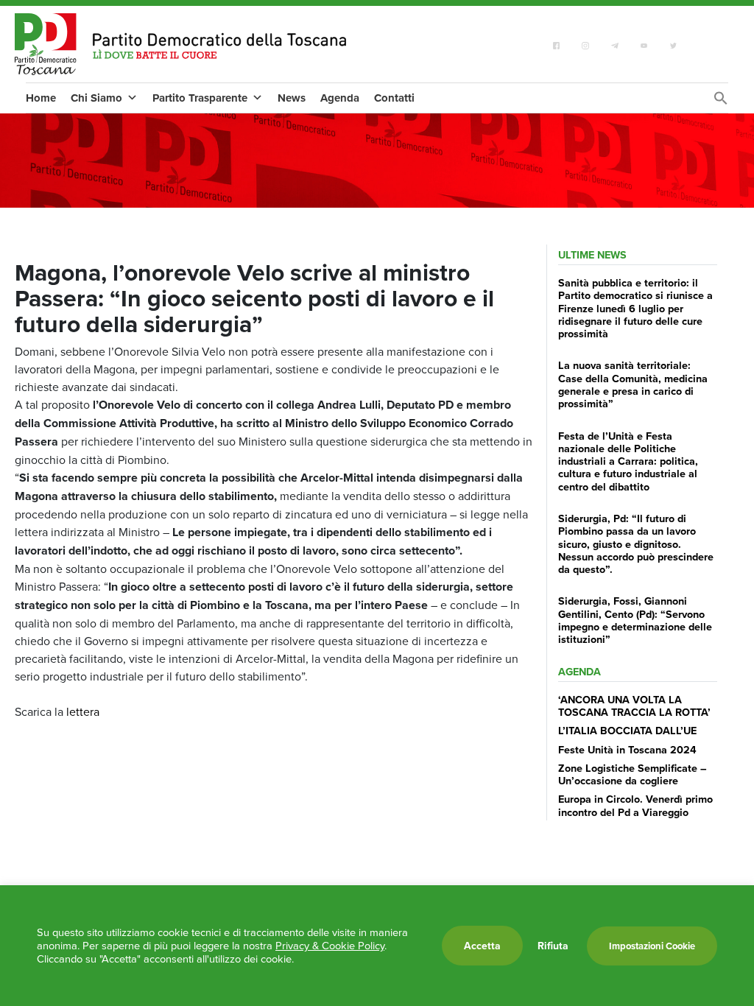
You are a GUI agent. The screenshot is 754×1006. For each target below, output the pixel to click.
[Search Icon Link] (721, 101)
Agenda (339, 98)
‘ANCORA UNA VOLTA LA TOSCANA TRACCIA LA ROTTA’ (634, 706)
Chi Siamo (96, 98)
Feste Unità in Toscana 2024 (627, 749)
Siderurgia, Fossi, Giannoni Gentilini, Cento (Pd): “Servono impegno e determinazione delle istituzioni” (635, 620)
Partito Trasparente (199, 98)
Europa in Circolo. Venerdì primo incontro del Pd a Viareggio (635, 805)
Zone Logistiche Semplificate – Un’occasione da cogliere (632, 774)
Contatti (394, 98)
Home (41, 98)
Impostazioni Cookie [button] (652, 946)
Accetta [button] (482, 945)
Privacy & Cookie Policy (329, 945)
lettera (82, 711)
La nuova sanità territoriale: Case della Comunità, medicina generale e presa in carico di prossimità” (633, 384)
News (292, 98)
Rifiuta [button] (553, 945)
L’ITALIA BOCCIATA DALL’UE (627, 730)
